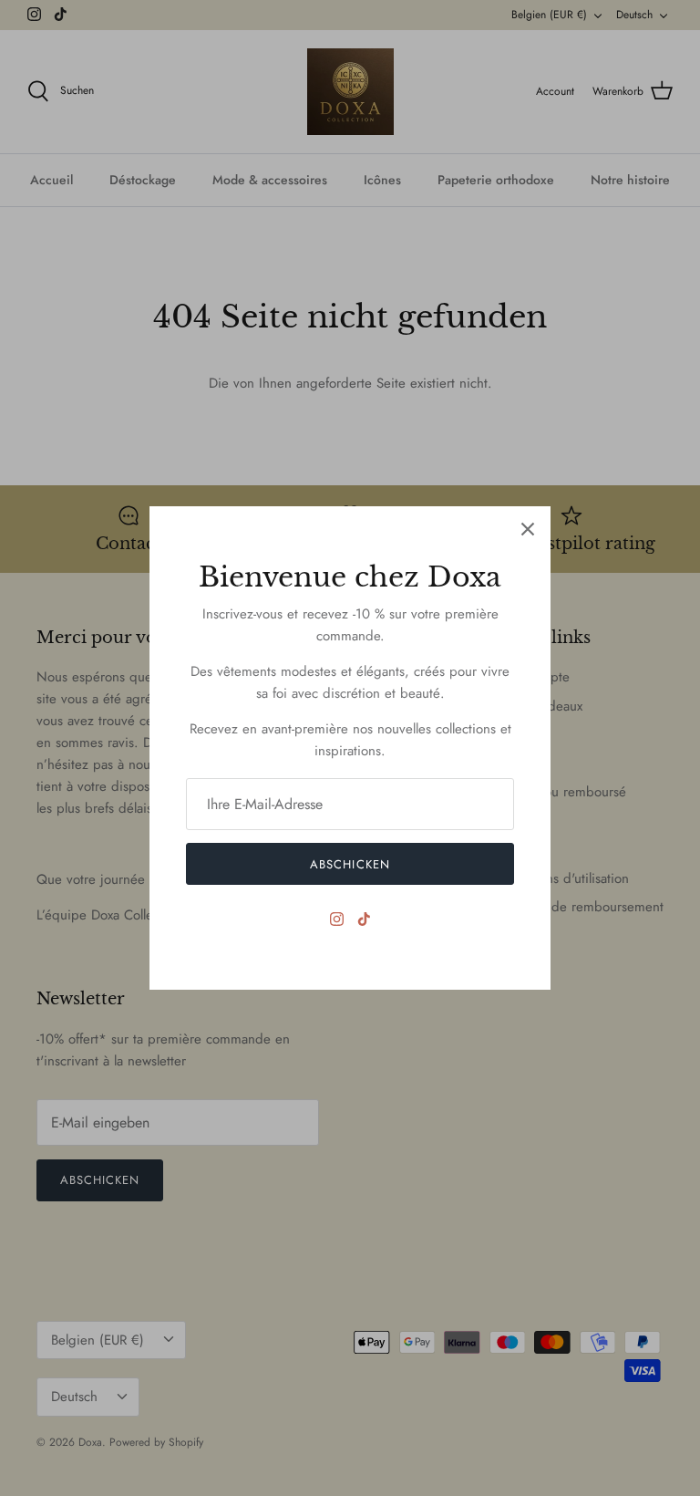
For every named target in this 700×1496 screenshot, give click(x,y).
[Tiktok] (364, 919)
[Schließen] (528, 529)
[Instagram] (337, 919)
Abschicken (349, 864)
